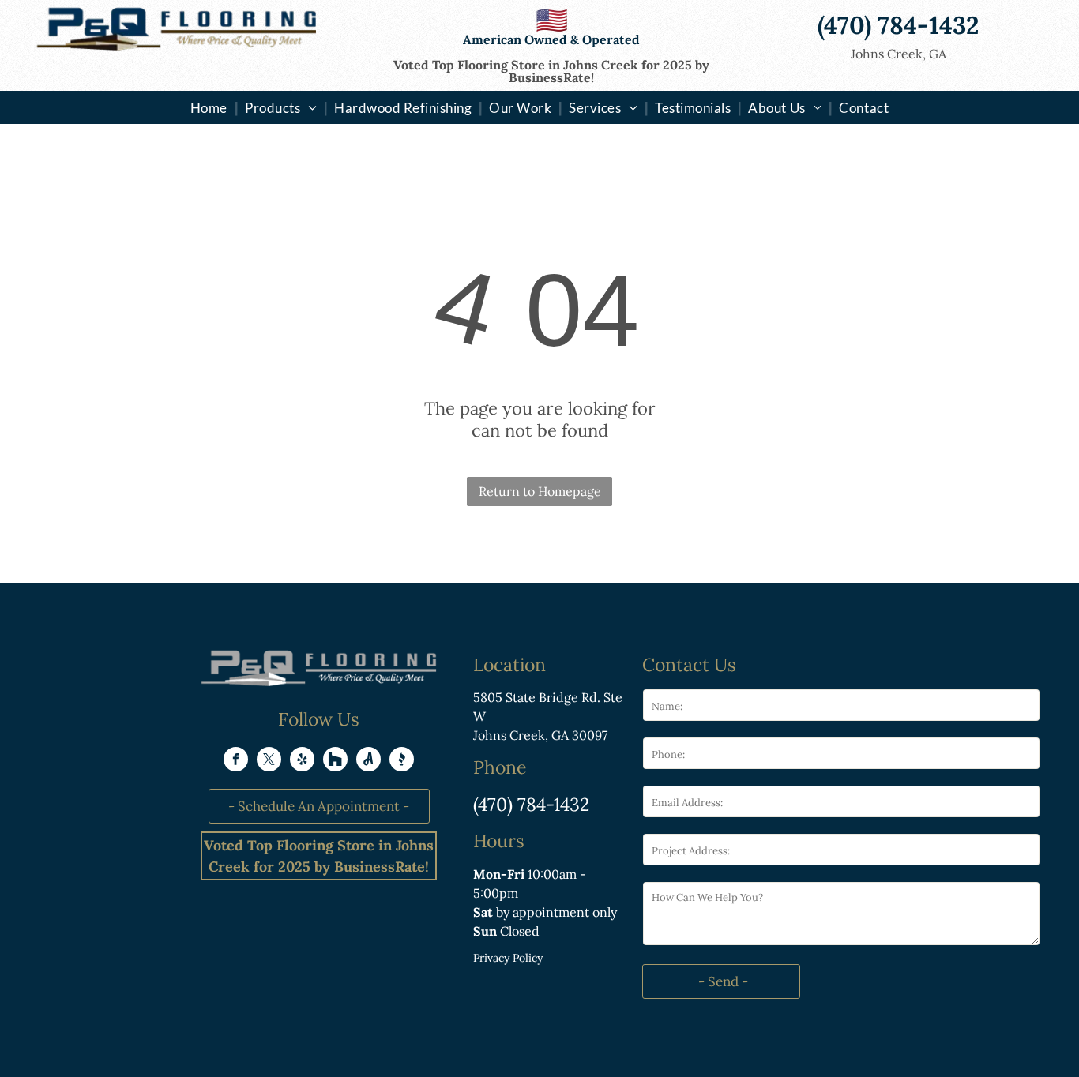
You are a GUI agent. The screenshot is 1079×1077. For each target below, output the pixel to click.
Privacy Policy (508, 958)
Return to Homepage (540, 491)
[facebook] (236, 761)
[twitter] (269, 761)
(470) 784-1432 (531, 804)
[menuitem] (210, 107)
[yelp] (302, 761)
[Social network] (335, 761)
